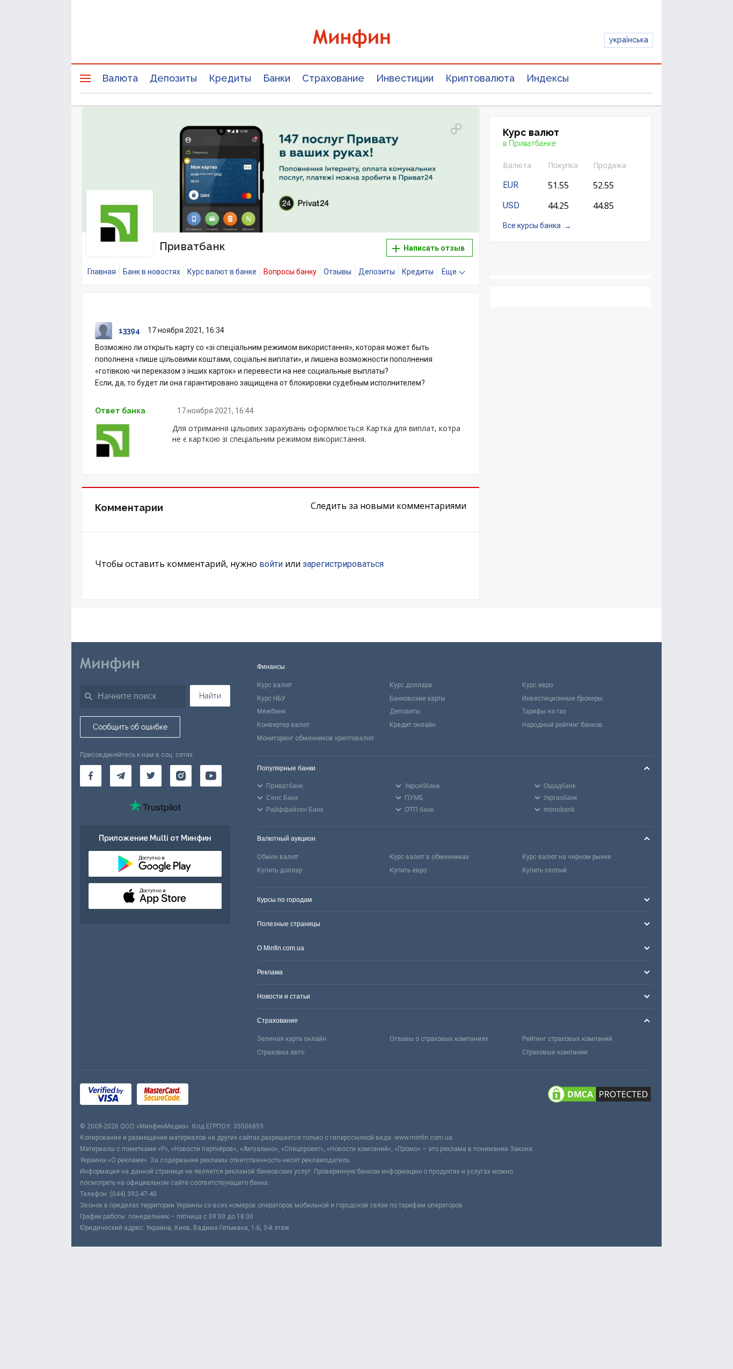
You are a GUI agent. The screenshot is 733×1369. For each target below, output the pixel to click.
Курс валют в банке (221, 271)
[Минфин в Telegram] (120, 776)
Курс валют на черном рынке (566, 857)
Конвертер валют (283, 725)
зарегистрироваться (343, 564)
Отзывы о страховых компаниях (439, 1039)
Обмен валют (277, 857)
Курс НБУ (271, 698)
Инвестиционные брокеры (562, 698)
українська (628, 39)
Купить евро (408, 870)
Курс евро (537, 685)
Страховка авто (280, 1052)
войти (271, 564)
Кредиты (230, 78)
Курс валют (274, 685)
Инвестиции (405, 78)
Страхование (333, 78)
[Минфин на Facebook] (90, 776)
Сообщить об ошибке (130, 727)
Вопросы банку (290, 271)
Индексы (547, 78)
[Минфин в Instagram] (181, 776)
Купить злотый (544, 870)
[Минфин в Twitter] (151, 776)
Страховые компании (555, 1052)
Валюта (120, 78)
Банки (276, 78)
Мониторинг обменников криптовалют (315, 738)
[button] (456, 128)
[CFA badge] (217, 1096)
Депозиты (173, 78)
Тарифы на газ (544, 711)
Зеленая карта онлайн (291, 1039)
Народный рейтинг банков (562, 725)
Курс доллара (411, 685)
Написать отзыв (433, 248)
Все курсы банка (532, 225)
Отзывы (337, 271)
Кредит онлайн (413, 725)
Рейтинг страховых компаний (567, 1039)
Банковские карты (417, 698)
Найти (210, 695)
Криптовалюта (480, 78)
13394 (129, 330)
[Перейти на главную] (366, 40)
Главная (101, 271)
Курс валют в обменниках (429, 857)
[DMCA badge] (599, 1095)
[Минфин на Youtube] (211, 776)
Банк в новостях (151, 271)
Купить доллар (279, 870)
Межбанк (271, 711)
